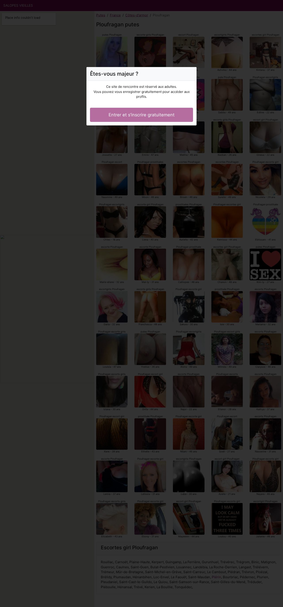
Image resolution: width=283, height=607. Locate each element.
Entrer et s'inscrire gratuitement (141, 114)
